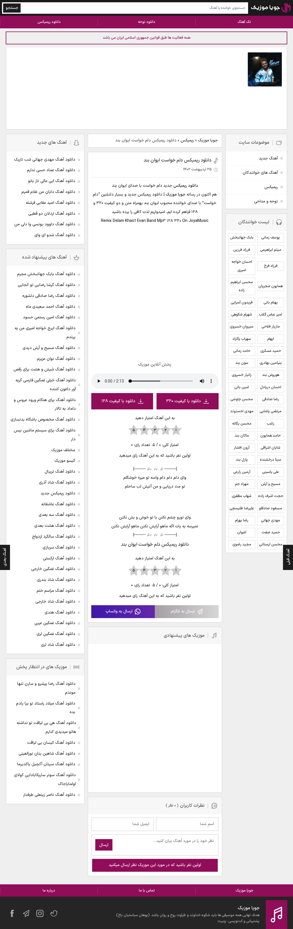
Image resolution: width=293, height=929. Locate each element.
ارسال (103, 845)
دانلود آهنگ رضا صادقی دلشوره (48, 296)
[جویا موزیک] (271, 8)
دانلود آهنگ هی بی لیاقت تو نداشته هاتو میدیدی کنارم (46, 727)
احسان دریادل (270, 387)
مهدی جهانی (270, 520)
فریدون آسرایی (242, 302)
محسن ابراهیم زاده (242, 286)
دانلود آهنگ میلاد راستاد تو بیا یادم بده (45, 708)
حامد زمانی (241, 351)
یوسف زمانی (270, 237)
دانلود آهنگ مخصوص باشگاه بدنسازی (43, 420)
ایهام (270, 339)
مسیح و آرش (270, 484)
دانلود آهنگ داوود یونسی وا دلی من (44, 224)
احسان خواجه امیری (241, 266)
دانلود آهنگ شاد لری (58, 645)
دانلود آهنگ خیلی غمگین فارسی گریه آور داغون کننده (45, 384)
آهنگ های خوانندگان (260, 173)
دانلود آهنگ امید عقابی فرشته (50, 203)
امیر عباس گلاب (270, 314)
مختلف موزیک (63, 450)
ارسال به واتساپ (119, 611)
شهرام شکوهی (241, 314)
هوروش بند (270, 375)
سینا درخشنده (270, 460)
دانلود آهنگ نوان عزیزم (56, 359)
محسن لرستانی (270, 544)
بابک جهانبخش (242, 237)
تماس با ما (147, 891)
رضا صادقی (270, 399)
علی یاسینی (270, 472)
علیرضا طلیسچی (241, 508)
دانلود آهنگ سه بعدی (57, 515)
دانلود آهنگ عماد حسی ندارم (51, 170)
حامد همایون (270, 436)
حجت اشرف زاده (270, 496)
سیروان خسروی (242, 327)
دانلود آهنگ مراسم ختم (56, 591)
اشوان (241, 532)
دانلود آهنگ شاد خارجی (55, 602)
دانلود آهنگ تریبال (60, 472)
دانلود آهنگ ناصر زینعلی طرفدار (49, 795)
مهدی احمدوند (242, 411)
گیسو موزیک (64, 461)
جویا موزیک (208, 140)
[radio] (176, 430)
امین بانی (241, 387)
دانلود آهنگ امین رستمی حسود (49, 317)
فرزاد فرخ (271, 266)
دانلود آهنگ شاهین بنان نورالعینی (47, 754)
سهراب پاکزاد (241, 339)
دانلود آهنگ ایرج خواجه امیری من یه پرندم (45, 332)
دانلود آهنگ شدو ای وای (54, 235)
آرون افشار (242, 448)
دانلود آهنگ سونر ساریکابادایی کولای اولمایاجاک (45, 779)
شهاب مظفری (242, 496)
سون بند (241, 363)
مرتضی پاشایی (271, 411)
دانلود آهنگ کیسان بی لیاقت (51, 743)
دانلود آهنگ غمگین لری (56, 634)
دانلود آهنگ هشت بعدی (54, 526)
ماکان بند (242, 436)
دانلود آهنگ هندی (60, 613)
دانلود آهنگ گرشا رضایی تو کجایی (46, 285)
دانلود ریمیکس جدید (58, 493)
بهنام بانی (271, 302)
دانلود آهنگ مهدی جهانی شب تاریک (44, 160)
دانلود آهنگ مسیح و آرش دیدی (49, 348)
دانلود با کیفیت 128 (118, 401)
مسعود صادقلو (270, 508)
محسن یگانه (242, 424)
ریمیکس (187, 140)
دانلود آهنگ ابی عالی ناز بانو (51, 181)
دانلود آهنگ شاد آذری (57, 483)
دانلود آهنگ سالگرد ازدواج (53, 537)
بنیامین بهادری (271, 363)
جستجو (12, 8)
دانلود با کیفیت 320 (183, 401)
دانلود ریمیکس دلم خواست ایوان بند (177, 160)
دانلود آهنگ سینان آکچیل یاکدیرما (46, 764)
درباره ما (49, 891)
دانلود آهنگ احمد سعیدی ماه (50, 307)
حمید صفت (271, 532)
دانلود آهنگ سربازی (59, 548)
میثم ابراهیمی (270, 250)
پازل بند (242, 460)
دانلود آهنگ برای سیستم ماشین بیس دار (45, 434)
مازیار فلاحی (271, 327)
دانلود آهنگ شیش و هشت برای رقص (44, 369)
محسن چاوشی (241, 399)
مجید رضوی (241, 544)
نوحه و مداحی (266, 201)
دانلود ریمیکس (49, 22)
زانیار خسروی (242, 375)
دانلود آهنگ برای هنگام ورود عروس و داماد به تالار (45, 404)
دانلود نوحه (146, 22)
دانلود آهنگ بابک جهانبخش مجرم (46, 274)
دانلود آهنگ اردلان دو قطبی (51, 214)
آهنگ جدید (268, 158)
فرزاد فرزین (241, 250)
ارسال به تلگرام (183, 611)
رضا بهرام (241, 520)
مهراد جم (242, 484)
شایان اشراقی (270, 448)
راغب (270, 424)
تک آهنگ (244, 22)
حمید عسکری (270, 351)
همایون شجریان (270, 286)
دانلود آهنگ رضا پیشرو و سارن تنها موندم (46, 688)
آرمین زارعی (241, 472)
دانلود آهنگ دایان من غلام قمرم (48, 192)
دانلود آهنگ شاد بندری (56, 580)
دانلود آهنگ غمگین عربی (54, 623)
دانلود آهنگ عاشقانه (58, 504)
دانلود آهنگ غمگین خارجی (53, 569)
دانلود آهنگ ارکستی (59, 558)
